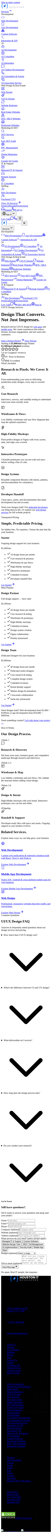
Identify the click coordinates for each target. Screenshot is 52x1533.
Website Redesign (15, 1392)
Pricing (19, 206)
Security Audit (26, 1247)
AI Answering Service (35, 254)
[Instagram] (7, 1510)
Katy (9, 1470)
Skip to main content (10, 2)
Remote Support (36, 289)
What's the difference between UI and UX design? (27, 987)
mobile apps (6, 329)
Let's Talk (5, 219)
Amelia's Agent (14, 1370)
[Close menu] (24, 223)
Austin (10, 1465)
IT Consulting (13, 1436)
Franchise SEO (14, 1499)
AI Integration (13, 1415)
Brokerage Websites (22, 269)
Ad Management (36, 1244)
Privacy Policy (13, 1373)
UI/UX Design (26, 261)
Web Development (13, 235)
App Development (33, 235)
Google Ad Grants (15, 1407)
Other (4, 1250)
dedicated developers (38, 507)
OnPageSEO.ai (14, 1368)
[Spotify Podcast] (12, 1510)
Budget (9, 1253)
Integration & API (29, 239)
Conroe (10, 1462)
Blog (9, 1357)
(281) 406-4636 (24, 305)
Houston (11, 1457)
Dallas (10, 1468)
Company (10, 1229)
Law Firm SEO (14, 1497)
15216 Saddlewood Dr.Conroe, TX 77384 (17, 1309)
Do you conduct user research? (18, 1145)
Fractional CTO (30, 298)
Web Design (10, 261)
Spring (10, 1473)
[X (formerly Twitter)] (10, 1510)
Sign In (9, 214)
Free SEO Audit (28, 275)
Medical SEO (13, 1494)
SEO (25, 1244)
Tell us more (11, 1263)
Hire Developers (12, 298)
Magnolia (11, 1478)
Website (9, 1232)
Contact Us (12, 1360)
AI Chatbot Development (26, 250)
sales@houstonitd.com (17, 1333)
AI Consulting (29, 246)
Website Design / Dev (11, 1244)
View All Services (9, 203)
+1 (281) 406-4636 (15, 1322)
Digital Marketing (24, 279)
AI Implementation (10, 1247)
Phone (5, 1226)
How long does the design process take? (22, 1093)
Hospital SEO (13, 1502)
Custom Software (31, 1241)
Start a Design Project (11, 341)
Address (9, 1235)
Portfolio (11, 1352)
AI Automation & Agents (18, 1420)
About (25, 206)
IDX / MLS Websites (16, 1443)
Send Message (8, 1267)
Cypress (10, 1475)
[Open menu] (20, 218)
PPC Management (15, 1405)
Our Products (13, 1349)
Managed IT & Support (15, 289)
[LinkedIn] (5, 1510)
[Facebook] (2, 1510)
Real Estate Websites (22, 265)
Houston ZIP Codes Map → (20, 1481)
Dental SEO (12, 1492)
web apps (37, 327)
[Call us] (15, 219)
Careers (10, 1362)
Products (5, 206)
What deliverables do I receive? (18, 1040)
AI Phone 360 (13, 1365)
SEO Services (11, 275)
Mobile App (38, 1247)
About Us (11, 1344)
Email (4, 1223)
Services (5, 11)
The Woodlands (14, 1460)
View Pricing (30, 341)
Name (4, 1220)
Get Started (6, 585)
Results (12, 206)
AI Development (12, 246)
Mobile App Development (19, 1386)
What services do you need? (23, 1238)
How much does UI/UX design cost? (20, 935)
